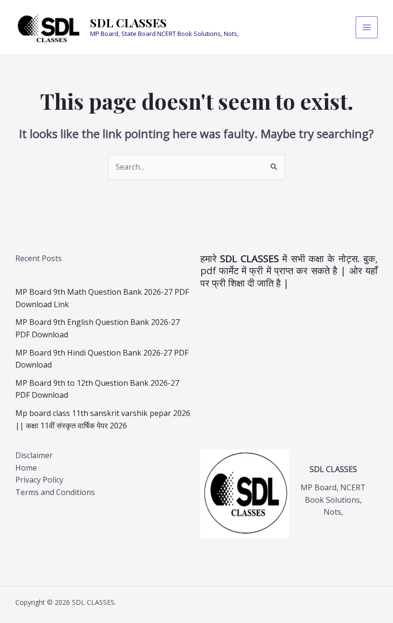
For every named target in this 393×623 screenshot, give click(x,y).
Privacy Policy (39, 479)
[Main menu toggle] (367, 27)
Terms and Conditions (55, 492)
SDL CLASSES (128, 22)
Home (26, 467)
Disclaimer (34, 455)
